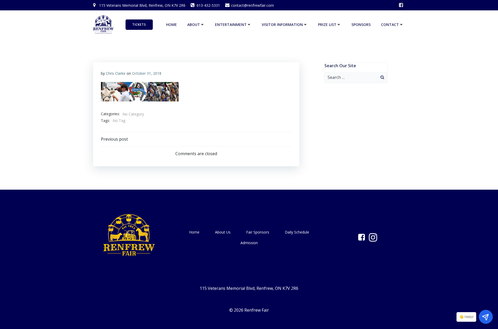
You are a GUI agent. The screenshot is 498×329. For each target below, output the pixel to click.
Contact (390, 24)
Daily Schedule (297, 232)
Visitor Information (282, 24)
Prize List (327, 24)
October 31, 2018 (146, 73)
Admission (249, 242)
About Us (223, 232)
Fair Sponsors (257, 232)
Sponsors (361, 24)
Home (171, 24)
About (193, 24)
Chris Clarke (116, 73)
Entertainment (231, 24)
